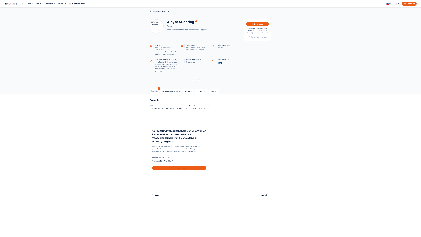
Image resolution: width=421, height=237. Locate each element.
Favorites (263, 37)
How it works (26, 4)
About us (49, 4)
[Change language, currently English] (388, 3)
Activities (188, 91)
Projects (154, 91)
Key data (214, 91)
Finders (152, 11)
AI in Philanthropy (78, 4)
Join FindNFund (409, 4)
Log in (397, 4)
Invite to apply (257, 24)
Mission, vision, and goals (171, 91)
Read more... (159, 71)
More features (195, 80)
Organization (201, 91)
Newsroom (62, 4)
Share (253, 37)
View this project (179, 168)
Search (38, 4)
